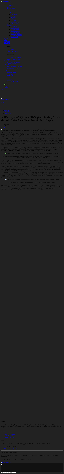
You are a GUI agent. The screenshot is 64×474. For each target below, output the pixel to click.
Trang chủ (6, 110)
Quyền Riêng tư (8, 436)
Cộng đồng (7, 111)
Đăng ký (6, 87)
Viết (2, 90)
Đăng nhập (7, 86)
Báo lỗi (6, 107)
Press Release (7, 113)
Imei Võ (2, 102)
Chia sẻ (6, 105)
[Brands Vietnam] (5, 1)
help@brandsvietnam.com (11, 448)
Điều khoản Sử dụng (9, 434)
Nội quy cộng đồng (9, 437)
